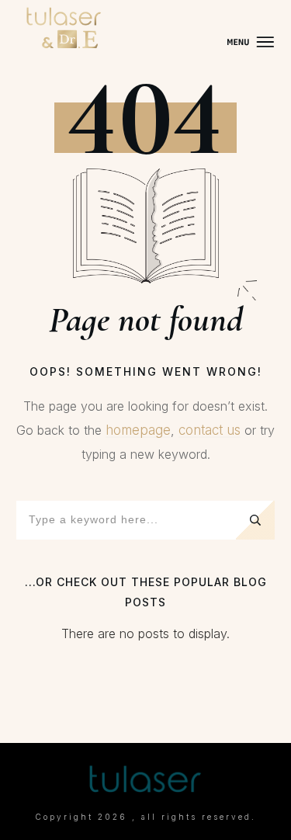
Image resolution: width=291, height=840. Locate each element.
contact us (209, 430)
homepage (138, 430)
